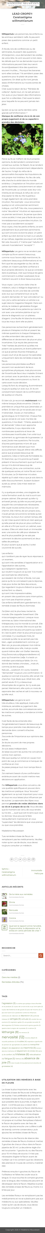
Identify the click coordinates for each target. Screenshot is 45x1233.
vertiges (15, 1019)
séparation (17, 1048)
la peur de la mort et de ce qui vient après (28, 1006)
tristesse (22, 1054)
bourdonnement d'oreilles (31, 1063)
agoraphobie (17, 1045)
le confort (9, 1054)
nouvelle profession (9, 1041)
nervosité (13, 1037)
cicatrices (32, 1028)
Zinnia (12, 902)
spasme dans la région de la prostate (14, 1028)
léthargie (10, 1032)
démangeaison (8, 1025)
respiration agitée (17, 1022)
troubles (22, 1041)
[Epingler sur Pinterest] (29, 860)
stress (34, 1051)
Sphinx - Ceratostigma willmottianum (9, 872)
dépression (27, 1016)
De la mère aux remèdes (21, 894)
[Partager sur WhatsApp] (12, 860)
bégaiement (23, 1051)
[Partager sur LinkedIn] (33, 860)
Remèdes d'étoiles (11, 982)
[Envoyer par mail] (25, 860)
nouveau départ (31, 1038)
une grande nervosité (32, 1022)
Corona (12, 918)
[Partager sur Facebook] (16, 860)
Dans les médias (9, 977)
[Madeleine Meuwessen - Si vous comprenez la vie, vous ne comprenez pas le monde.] (22, 4)
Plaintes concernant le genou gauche (27, 1025)
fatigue (10, 1058)
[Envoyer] (40, 955)
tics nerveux (24, 1032)
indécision (16, 1016)
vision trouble (16, 1063)
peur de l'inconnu (33, 1009)
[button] (3, 4)
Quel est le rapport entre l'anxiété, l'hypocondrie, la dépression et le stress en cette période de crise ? (25, 928)
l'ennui (19, 1059)
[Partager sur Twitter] (20, 860)
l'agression (9, 1003)
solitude (26, 1019)
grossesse (7, 1066)
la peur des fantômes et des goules (14, 1009)
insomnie (29, 1047)
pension (7, 1045)
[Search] (42, 4)
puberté (26, 1045)
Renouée (13, 910)
